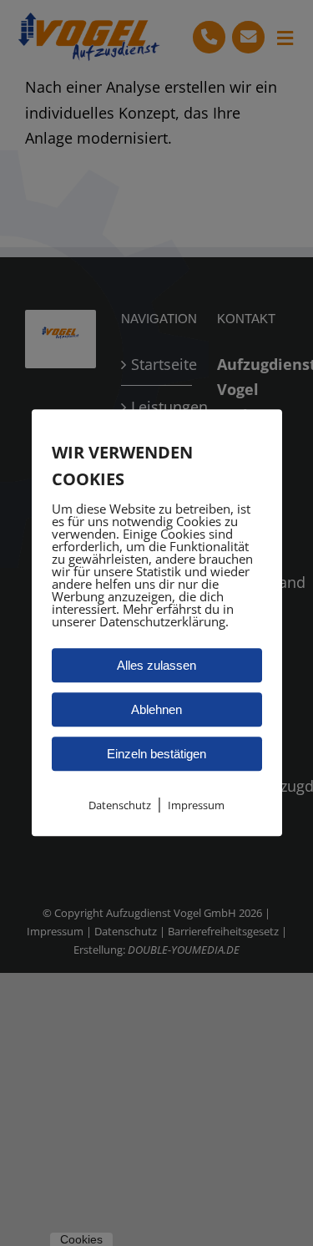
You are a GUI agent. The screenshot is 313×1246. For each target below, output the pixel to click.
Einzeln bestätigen (156, 754)
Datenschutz (119, 805)
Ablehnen (156, 709)
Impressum (196, 805)
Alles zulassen (156, 665)
